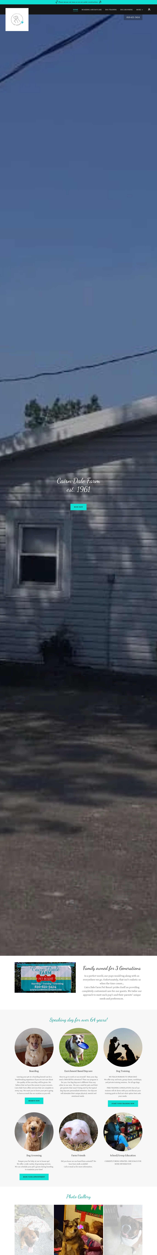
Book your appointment (34, 1177)
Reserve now (34, 1101)
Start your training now (123, 1104)
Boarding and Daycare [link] (92, 10)
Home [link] (75, 10)
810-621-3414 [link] (133, 17)
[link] (17, 9)
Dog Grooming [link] (126, 10)
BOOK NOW (78, 507)
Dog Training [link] (111, 10)
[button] (139, 9)
